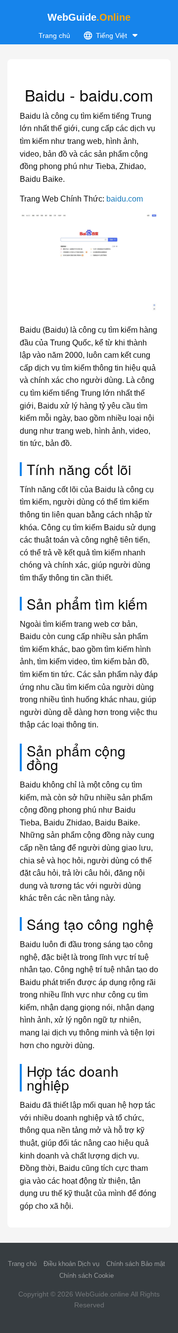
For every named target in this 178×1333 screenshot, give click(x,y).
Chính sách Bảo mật (135, 1263)
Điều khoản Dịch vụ (71, 1263)
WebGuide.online (102, 1294)
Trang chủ (54, 35)
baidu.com (124, 199)
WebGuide (89, 17)
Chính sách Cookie (86, 1275)
